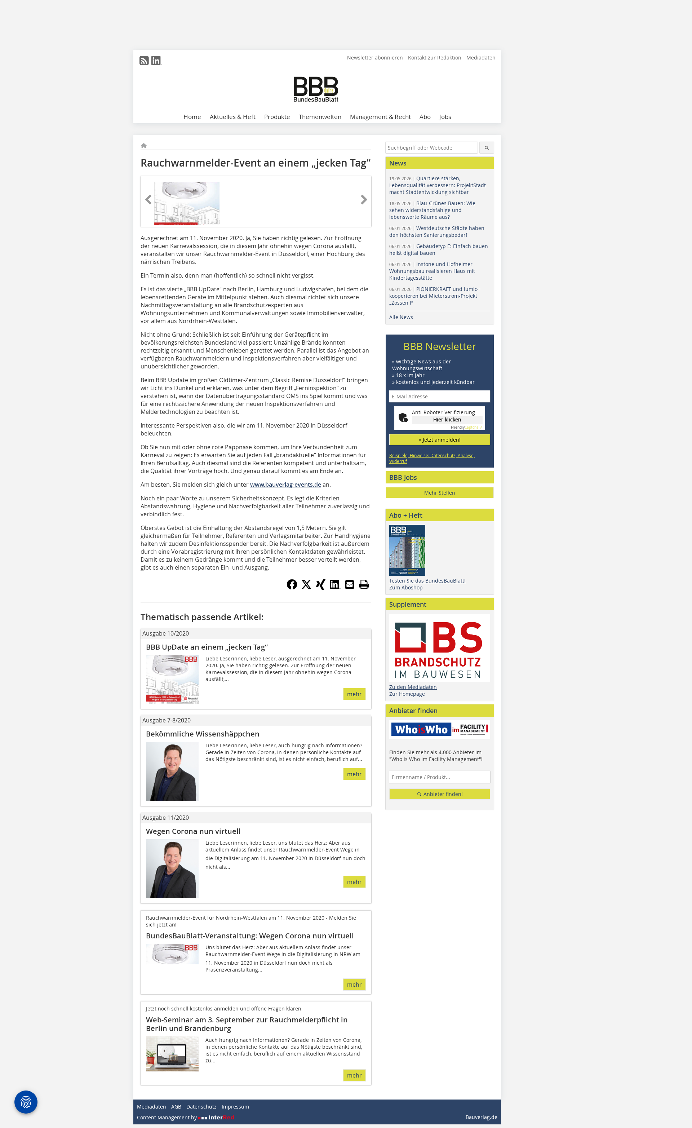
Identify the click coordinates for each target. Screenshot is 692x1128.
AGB (176, 1106)
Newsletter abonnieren (375, 57)
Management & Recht (380, 116)
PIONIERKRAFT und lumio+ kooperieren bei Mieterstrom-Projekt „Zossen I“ (434, 296)
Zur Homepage (407, 693)
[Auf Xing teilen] (321, 587)
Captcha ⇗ (467, 427)
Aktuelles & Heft (233, 116)
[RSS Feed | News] (144, 60)
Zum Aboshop (406, 587)
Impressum (235, 1106)
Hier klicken (447, 419)
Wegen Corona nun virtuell (193, 831)
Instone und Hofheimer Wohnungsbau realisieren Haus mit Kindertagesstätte (432, 271)
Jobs (445, 116)
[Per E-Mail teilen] (349, 584)
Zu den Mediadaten (413, 687)
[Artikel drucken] (364, 584)
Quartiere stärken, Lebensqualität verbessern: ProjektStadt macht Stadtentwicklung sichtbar (437, 185)
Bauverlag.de (481, 1117)
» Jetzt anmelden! (440, 439)
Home (192, 116)
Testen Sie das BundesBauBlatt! (427, 580)
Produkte (277, 116)
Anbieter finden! (442, 794)
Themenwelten (320, 116)
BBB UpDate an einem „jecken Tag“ (207, 647)
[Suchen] (487, 147)
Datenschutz (201, 1106)
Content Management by (167, 1117)
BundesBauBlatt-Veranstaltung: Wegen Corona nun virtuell (250, 936)
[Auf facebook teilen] (292, 587)
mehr (354, 694)
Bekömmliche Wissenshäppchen (203, 734)
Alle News (401, 317)
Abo (425, 116)
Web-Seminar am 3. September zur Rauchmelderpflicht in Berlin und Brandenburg (247, 1024)
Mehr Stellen (439, 492)
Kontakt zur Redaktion (434, 57)
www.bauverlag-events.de (285, 484)
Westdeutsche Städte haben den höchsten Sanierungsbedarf (436, 231)
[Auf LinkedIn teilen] (335, 587)
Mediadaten (481, 57)
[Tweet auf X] (306, 587)
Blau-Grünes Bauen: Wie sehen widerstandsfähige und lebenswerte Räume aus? (432, 210)
